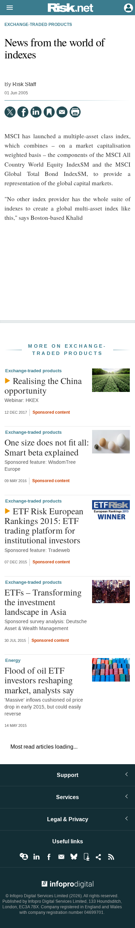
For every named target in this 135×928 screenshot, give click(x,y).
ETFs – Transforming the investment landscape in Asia (43, 601)
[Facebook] (22, 112)
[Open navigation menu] (6, 8)
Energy (12, 660)
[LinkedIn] (36, 112)
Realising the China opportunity (43, 385)
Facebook (49, 857)
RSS (111, 857)
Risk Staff (24, 84)
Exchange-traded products (38, 25)
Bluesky (74, 857)
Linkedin (36, 857)
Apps (86, 857)
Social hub (98, 857)
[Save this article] (49, 112)
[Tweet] (10, 112)
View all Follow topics (24, 857)
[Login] (128, 7)
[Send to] (62, 112)
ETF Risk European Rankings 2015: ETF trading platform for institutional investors (43, 525)
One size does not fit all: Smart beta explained (46, 447)
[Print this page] (75, 112)
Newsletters (61, 857)
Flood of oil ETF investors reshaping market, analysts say (39, 679)
